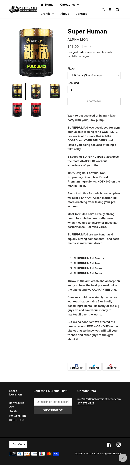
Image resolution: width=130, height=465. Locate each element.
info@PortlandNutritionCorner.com (99, 399)
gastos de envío (82, 52)
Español (18, 444)
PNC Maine (90, 453)
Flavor (71, 68)
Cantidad (73, 83)
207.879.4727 (85, 403)
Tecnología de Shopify (109, 453)
